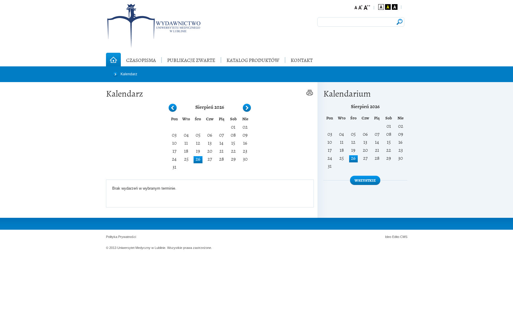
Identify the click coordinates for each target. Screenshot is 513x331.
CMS (403, 237)
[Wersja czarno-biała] (395, 7)
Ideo (388, 237)
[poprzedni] (172, 108)
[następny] (247, 108)
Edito (395, 237)
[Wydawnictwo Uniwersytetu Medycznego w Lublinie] (153, 25)
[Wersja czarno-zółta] (388, 7)
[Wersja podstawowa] (381, 7)
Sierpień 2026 (209, 107)
